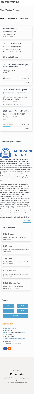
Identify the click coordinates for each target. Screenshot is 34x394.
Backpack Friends (10, 2)
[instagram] (9, 348)
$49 (9, 311)
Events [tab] (2, 18)
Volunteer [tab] (24, 18)
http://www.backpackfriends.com (15, 339)
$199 (8, 306)
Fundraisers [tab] (12, 18)
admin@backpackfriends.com (14, 332)
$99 (22, 306)
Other (15, 316)
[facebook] (5, 348)
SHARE (28, 221)
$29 (22, 311)
